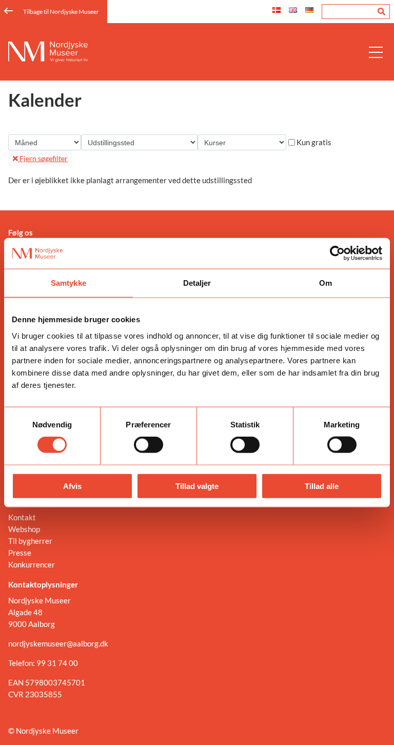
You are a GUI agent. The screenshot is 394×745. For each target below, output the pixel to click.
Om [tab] (325, 283)
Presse (19, 552)
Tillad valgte (197, 485)
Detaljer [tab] (197, 283)
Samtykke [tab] (68, 283)
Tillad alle (322, 485)
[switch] (148, 445)
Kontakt (22, 517)
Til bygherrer (30, 540)
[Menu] (376, 52)
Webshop (24, 529)
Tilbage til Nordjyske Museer (61, 11)
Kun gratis (314, 142)
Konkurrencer (31, 564)
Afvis (72, 485)
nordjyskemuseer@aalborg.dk (58, 643)
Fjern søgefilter (43, 158)
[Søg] (381, 11)
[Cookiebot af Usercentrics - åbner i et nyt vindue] (337, 253)
